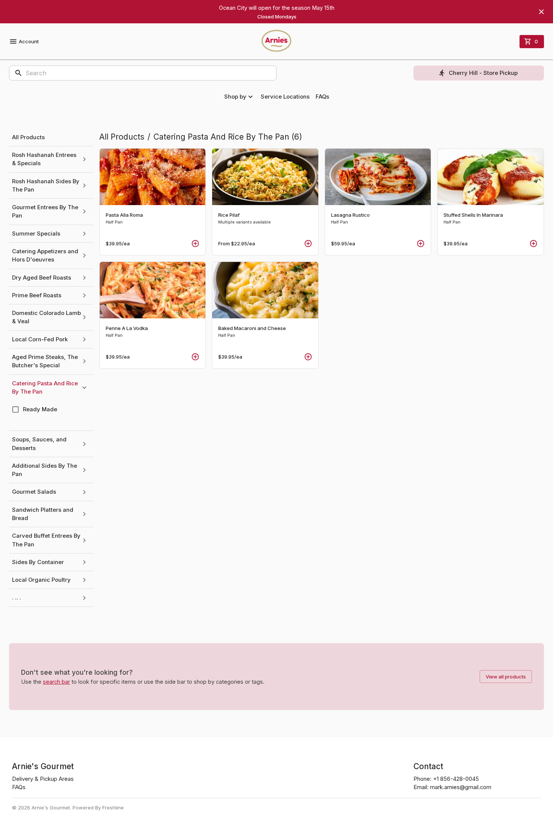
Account (29, 41)
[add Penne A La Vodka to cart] (195, 356)
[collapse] (84, 387)
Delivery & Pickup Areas (43, 779)
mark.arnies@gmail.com (460, 787)
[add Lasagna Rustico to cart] (420, 243)
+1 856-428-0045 (456, 779)
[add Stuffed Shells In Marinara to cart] (533, 243)
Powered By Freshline (98, 808)
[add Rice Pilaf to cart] (308, 243)
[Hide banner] (541, 11)
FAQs (322, 96)
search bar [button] (56, 681)
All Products (121, 136)
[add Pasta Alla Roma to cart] (195, 243)
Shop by (235, 96)
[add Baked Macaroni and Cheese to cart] (308, 356)
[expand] (84, 159)
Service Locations (285, 96)
